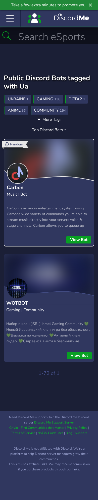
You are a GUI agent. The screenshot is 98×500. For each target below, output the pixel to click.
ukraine (18, 99)
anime (17, 110)
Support (81, 433)
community (50, 110)
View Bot (78, 239)
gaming (48, 99)
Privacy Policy (77, 428)
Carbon (15, 187)
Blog (69, 433)
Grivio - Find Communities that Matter (37, 428)
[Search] (6, 35)
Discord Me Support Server (54, 422)
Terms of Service (23, 433)
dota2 (77, 99)
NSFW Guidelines (50, 433)
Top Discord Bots (47, 130)
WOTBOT (17, 303)
